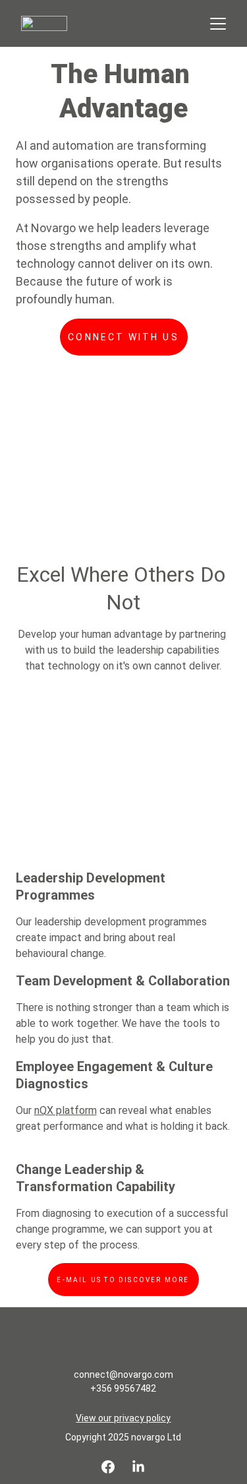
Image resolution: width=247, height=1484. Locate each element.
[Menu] (218, 24)
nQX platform (65, 1110)
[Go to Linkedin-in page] (138, 1466)
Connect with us (123, 337)
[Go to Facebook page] (108, 1466)
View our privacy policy (123, 1418)
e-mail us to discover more (123, 1279)
